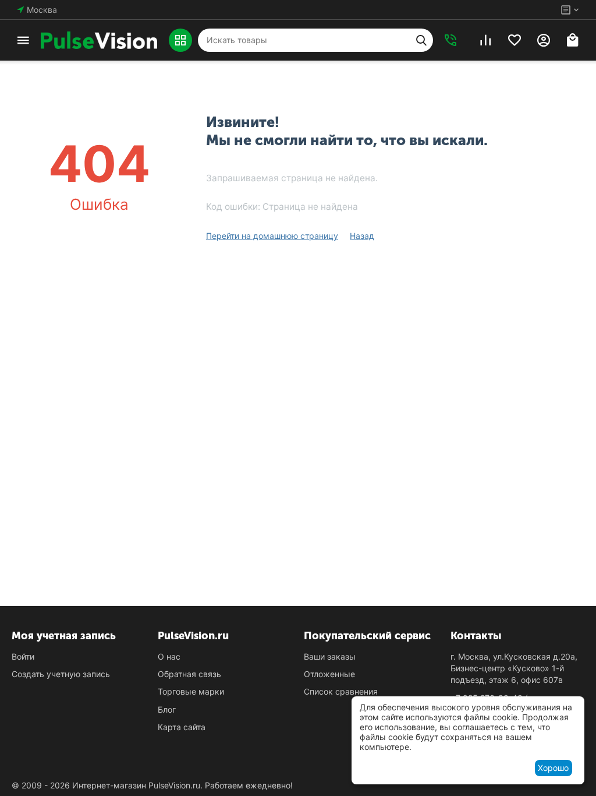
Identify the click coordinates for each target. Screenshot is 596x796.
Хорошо (553, 768)
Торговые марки (191, 691)
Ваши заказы (330, 656)
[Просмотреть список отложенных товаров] (514, 40)
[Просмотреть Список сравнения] (485, 40)
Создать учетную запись (61, 674)
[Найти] (421, 40)
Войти (23, 656)
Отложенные (329, 674)
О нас (169, 656)
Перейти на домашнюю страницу (272, 236)
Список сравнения (341, 691)
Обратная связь (189, 674)
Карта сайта (181, 727)
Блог (167, 709)
